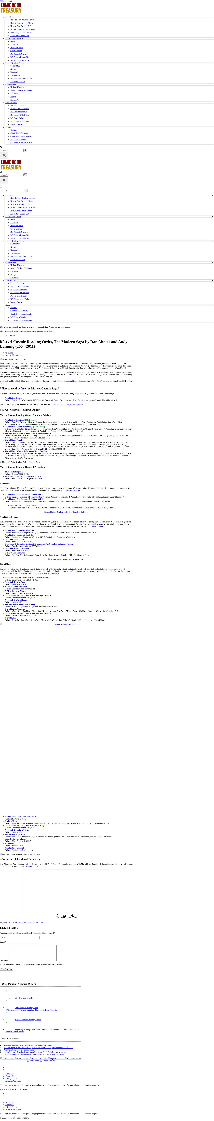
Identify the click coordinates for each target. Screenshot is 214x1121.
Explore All (14, 100)
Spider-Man (15, 66)
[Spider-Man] (39, 1058)
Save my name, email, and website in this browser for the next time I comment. (34, 965)
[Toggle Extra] (212, 305)
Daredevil (14, 72)
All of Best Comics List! (19, 36)
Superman (14, 44)
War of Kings (96, 381)
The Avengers (15, 75)
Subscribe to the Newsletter (21, 143)
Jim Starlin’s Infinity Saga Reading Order (67, 404)
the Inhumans (111, 569)
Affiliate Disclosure (13, 1081)
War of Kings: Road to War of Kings (20, 604)
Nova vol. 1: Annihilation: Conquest (24, 505)
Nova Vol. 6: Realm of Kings (17, 830)
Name (3, 937)
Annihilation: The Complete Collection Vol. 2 (24, 499)
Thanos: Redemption (14, 472)
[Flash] (33, 1061)
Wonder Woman (16, 48)
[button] (22, 38)
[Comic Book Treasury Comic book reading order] (11, 13)
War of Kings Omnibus (14, 440)
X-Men (13, 69)
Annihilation (62, 381)
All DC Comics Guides (19, 60)
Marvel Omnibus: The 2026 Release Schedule (39, 1010)
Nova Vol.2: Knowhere (14, 539)
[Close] (4, 155)
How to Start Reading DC (20, 26)
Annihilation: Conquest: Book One (19, 530)
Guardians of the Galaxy (13, 922)
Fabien (10, 353)
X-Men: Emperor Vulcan (15, 591)
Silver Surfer (38, 922)
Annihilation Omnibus (14, 420)
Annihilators (10, 843)
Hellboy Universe (17, 87)
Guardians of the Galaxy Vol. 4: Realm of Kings (25, 825)
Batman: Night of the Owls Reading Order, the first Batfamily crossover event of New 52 (38, 1048)
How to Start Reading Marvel (22, 23)
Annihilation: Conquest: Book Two (87, 508)
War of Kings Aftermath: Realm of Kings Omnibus (26, 451)
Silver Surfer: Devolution (15, 839)
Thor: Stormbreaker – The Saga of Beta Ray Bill (24, 476)
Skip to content (6, 1)
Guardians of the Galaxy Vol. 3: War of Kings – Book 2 (28, 613)
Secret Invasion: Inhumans (16, 587)
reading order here (74, 569)
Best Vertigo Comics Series (21, 32)
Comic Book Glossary (19, 133)
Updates (13, 130)
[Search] (1, 148)
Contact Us (9, 1076)
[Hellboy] (47, 1061)
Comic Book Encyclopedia (21, 136)
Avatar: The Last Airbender (21, 90)
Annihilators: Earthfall (14, 848)
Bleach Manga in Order (24, 998)
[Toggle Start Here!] (212, 195)
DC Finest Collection (18, 118)
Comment (4, 960)
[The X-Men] (7, 1058)
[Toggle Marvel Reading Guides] (212, 241)
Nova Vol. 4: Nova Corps (15, 582)
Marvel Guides (11, 336)
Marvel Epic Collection (19, 109)
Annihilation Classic (13, 398)
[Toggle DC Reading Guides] (212, 217)
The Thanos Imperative (15, 834)
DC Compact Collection (19, 115)
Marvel (26, 922)
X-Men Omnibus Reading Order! (28, 1020)
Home (2, 336)
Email (3, 942)
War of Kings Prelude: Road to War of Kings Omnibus (28, 433)
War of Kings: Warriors (15, 609)
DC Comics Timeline (18, 139)
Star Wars (14, 93)
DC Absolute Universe (19, 54)
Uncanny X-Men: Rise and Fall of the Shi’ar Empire (27, 578)
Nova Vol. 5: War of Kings (16, 600)
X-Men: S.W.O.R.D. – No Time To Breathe (22, 817)
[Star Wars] (73, 1058)
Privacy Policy (11, 1078)
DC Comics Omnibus (18, 112)
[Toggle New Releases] (212, 280)
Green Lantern (16, 51)
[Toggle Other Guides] (212, 262)
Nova (31, 922)
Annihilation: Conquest (77, 381)
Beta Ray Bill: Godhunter (15, 553)
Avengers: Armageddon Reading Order (19, 1050)
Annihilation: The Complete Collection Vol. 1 (24, 495)
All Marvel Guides (17, 82)
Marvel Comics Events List (21, 78)
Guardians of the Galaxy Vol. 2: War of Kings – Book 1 (28, 595)
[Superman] (56, 1058)
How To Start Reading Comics (22, 20)
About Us (9, 1074)
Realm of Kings (11, 821)
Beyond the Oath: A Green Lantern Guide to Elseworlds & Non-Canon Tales (34, 1054)
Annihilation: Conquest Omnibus (19, 427)
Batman (13, 41)
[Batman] (22, 1058)
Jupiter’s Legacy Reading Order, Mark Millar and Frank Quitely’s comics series (35, 1052)
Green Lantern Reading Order (26, 1008)
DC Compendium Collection (21, 121)
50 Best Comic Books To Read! (22, 29)
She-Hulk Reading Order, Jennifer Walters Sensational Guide (28, 1045)
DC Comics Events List (19, 57)
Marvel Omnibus (17, 105)
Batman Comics (16, 124)
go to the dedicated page (70, 490)
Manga (13, 97)
